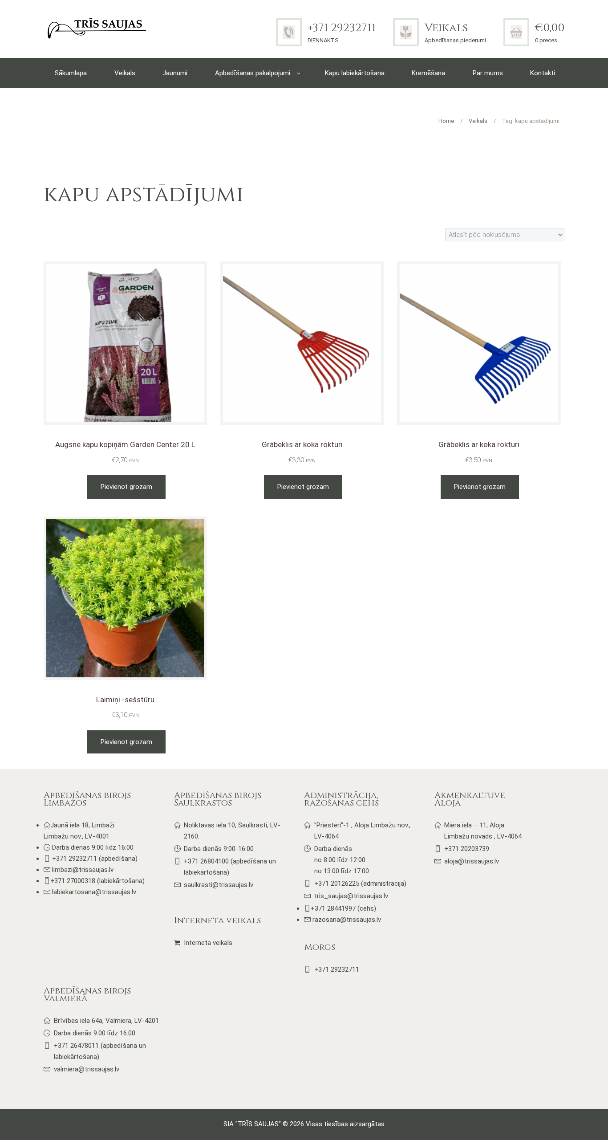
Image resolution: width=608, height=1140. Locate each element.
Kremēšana (428, 73)
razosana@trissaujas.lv (346, 920)
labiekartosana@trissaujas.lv (94, 892)
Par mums (488, 73)
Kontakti (542, 73)
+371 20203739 (466, 849)
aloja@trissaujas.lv (471, 861)
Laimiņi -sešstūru (125, 699)
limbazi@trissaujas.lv (82, 870)
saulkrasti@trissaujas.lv (218, 885)
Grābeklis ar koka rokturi (302, 444)
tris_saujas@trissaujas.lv (351, 896)
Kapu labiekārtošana (355, 73)
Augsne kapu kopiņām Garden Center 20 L (125, 444)
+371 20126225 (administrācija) (360, 883)
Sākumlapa (71, 73)
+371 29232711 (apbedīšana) (95, 859)
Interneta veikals (208, 943)
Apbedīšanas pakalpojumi (252, 73)
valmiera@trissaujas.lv (86, 1069)
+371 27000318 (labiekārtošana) (97, 881)
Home (446, 121)
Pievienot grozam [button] (126, 487)
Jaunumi (174, 73)
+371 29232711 (342, 27)
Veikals (446, 27)
